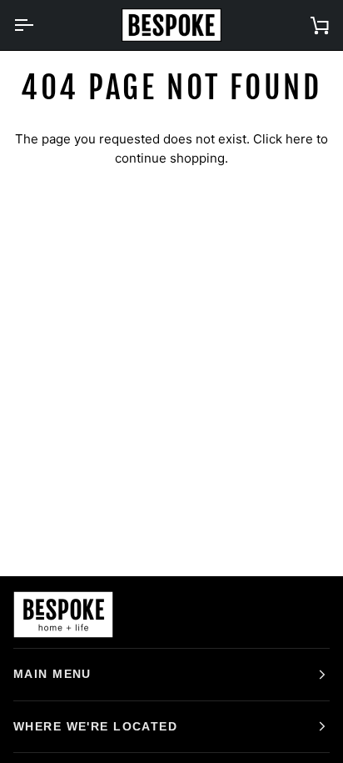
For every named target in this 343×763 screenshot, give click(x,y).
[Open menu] (38, 25)
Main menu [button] (52, 673)
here (299, 139)
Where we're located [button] (95, 726)
